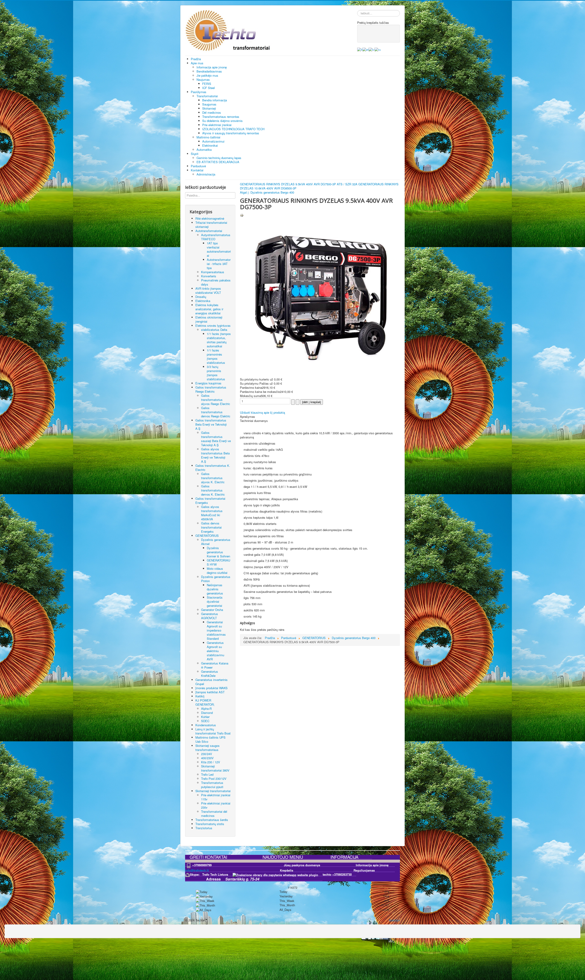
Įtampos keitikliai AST (210, 692)
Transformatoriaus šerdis (211, 820)
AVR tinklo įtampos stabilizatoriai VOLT (208, 290)
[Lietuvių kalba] (359, 49)
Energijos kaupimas (208, 383)
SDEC (205, 721)
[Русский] (378, 49)
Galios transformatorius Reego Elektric (210, 389)
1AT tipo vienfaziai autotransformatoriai (219, 249)
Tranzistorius (203, 828)
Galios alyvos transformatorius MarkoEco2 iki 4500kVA (212, 513)
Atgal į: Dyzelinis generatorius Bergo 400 (267, 192)
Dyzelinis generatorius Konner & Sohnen (218, 552)
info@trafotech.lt (197, 870)
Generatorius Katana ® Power (214, 665)
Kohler (205, 717)
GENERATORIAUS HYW (218, 562)
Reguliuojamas (364, 870)
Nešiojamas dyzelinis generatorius (215, 589)
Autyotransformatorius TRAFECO (215, 237)
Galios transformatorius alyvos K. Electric (213, 478)
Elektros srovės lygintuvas (213, 325)
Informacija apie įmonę (372, 865)
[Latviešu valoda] (372, 49)
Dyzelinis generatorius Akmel (215, 541)
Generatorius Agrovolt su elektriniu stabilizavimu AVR (215, 650)
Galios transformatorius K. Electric (212, 467)
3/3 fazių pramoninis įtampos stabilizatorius (216, 372)
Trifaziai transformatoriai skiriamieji (211, 224)
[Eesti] (365, 49)
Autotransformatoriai (208, 231)
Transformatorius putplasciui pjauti (212, 784)
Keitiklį (200, 696)
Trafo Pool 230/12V (213, 778)
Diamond (207, 712)
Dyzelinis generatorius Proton (215, 579)
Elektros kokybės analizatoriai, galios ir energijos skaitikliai (209, 309)
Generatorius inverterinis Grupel (211, 682)
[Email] (383, 33)
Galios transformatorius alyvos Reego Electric (215, 399)
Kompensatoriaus (212, 272)
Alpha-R (206, 708)
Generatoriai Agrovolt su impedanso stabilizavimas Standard (216, 630)
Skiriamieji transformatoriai (213, 791)
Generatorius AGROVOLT (209, 616)
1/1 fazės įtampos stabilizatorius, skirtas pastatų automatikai (219, 340)
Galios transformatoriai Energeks (210, 500)
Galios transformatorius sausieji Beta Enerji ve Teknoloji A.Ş (216, 438)
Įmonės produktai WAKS (211, 688)
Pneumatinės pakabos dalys (216, 282)
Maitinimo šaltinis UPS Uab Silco (210, 739)
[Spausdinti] (242, 215)
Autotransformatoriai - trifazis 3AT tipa (219, 263)
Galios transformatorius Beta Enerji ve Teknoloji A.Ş (211, 424)
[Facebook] (365, 33)
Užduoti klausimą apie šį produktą (262, 412)
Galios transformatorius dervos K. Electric (213, 490)
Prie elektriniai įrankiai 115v (215, 797)
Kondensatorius (205, 725)
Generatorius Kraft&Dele (209, 673)
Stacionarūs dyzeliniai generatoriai (215, 601)
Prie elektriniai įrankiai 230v (215, 805)
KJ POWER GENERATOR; (205, 702)
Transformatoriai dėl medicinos (214, 813)
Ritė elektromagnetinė (209, 218)
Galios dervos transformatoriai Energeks (211, 527)
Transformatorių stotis (209, 824)
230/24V (206, 754)
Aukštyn (394, 920)
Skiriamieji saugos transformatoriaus (207, 747)
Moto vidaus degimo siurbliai (217, 570)
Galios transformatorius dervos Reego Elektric (215, 412)
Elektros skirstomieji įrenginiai (208, 319)
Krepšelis (308, 870)
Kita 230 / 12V (210, 762)
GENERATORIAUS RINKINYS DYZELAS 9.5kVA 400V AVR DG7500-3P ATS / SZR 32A (299, 184)
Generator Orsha (212, 609)
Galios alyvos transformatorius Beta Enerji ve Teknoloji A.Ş (215, 455)
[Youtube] (374, 33)
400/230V (207, 758)
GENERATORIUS (207, 535)
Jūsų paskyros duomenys (317, 865)
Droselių (200, 296)
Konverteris (208, 276)
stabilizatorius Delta (214, 329)
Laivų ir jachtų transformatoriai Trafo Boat (213, 731)
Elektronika (202, 301)
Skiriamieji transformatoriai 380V (215, 768)
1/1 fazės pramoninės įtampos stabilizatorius (216, 356)
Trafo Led (207, 774)
